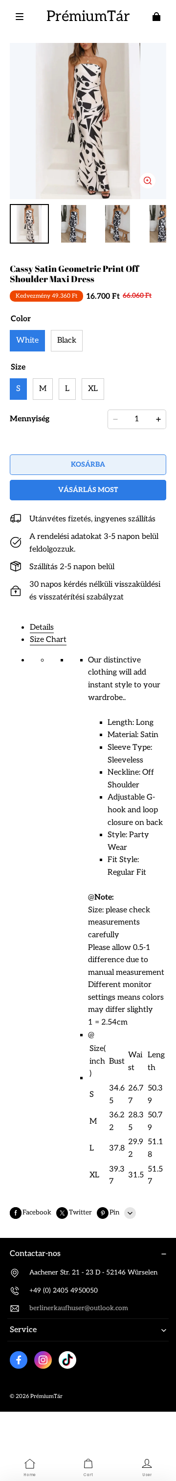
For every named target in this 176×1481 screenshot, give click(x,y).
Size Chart (48, 639)
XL (93, 388)
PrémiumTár (46, 1396)
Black (66, 340)
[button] (19, 16)
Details (42, 627)
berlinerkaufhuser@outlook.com (78, 1308)
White (27, 340)
